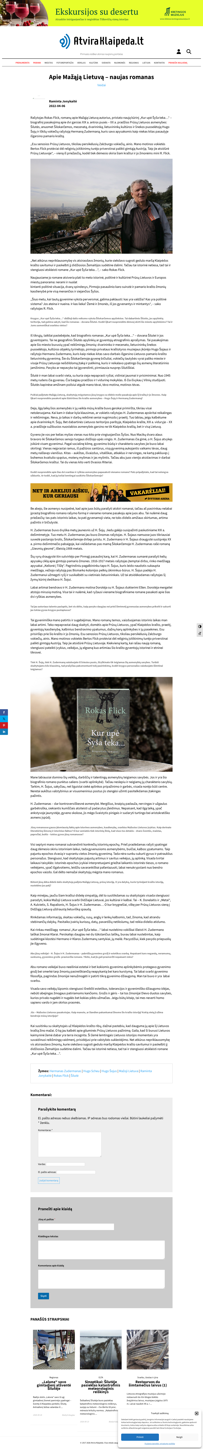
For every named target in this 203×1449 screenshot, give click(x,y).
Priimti (140, 1437)
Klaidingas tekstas (48, 1236)
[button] (196, 1413)
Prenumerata (22, 62)
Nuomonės (119, 62)
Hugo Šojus (109, 1071)
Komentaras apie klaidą (51, 1265)
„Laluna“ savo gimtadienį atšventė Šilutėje (54, 1385)
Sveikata (106, 62)
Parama (37, 62)
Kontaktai (159, 62)
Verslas (81, 62)
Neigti (179, 1437)
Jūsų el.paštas (46, 1219)
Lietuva (146, 62)
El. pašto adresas (47, 1172)
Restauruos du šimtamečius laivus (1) (148, 1383)
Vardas (41, 1164)
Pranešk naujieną (177, 62)
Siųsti (43, 1296)
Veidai (101, 85)
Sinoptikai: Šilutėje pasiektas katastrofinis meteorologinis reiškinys (100, 1387)
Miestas (49, 62)
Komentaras (45, 1130)
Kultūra (93, 62)
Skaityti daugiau (68, 1415)
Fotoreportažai (65, 62)
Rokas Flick (61, 1075)
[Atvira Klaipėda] (102, 48)
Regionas (134, 62)
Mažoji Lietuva (128, 1071)
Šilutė (75, 1075)
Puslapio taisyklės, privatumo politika (160, 1443)
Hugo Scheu (91, 1071)
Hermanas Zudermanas (65, 1071)
